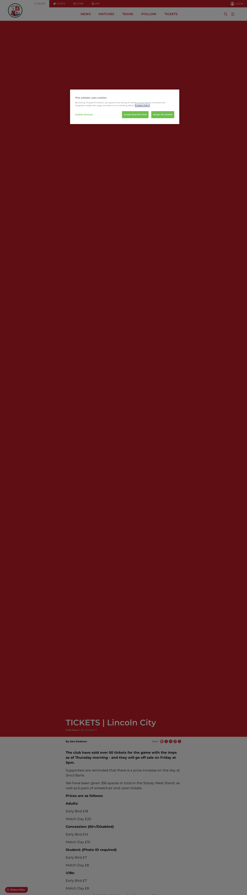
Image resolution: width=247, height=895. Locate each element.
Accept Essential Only (135, 114)
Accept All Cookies (162, 114)
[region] (124, 107)
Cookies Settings (84, 114)
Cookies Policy (142, 105)
